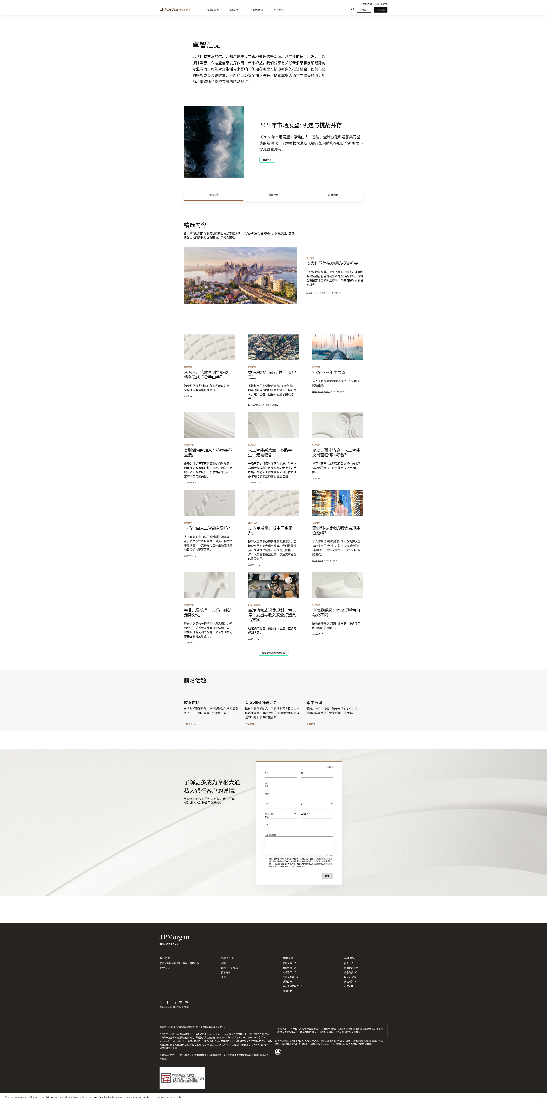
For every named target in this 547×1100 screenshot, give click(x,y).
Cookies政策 (350, 977)
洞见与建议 (257, 9)
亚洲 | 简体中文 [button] (381, 4)
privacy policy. (176, 1097)
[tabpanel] (273, 441)
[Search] (352, 10)
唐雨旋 (309, 292)
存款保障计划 (255, 1055)
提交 (327, 876)
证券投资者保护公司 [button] (249, 1040)
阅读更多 (267, 159)
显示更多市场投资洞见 (273, 652)
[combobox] (299, 795)
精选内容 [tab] (214, 195)
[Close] (542, 1096)
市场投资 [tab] (273, 195)
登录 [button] (364, 9)
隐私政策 (328, 864)
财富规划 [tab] (333, 195)
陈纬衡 (322, 292)
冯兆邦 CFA (259, 405)
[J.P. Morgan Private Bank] (175, 9)
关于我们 (278, 9)
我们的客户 (235, 9)
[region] (273, 1096)
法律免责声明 (170, 1048)
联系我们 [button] (381, 9)
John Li (316, 292)
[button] (367, 4)
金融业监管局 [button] (231, 1040)
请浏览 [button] (163, 1026)
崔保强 (320, 391)
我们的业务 (213, 9)
